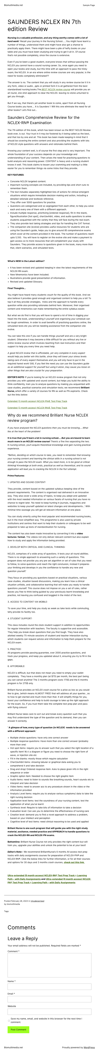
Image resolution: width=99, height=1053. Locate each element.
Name (12, 981)
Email (11, 993)
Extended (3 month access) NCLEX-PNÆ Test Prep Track (37, 401)
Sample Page (89, 5)
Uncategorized (37, 901)
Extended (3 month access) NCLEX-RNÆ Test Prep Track (37, 407)
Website (12, 1006)
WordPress (89, 1047)
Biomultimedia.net (13, 5)
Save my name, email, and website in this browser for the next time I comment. (46, 1020)
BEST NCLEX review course (55, 89)
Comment (13, 951)
